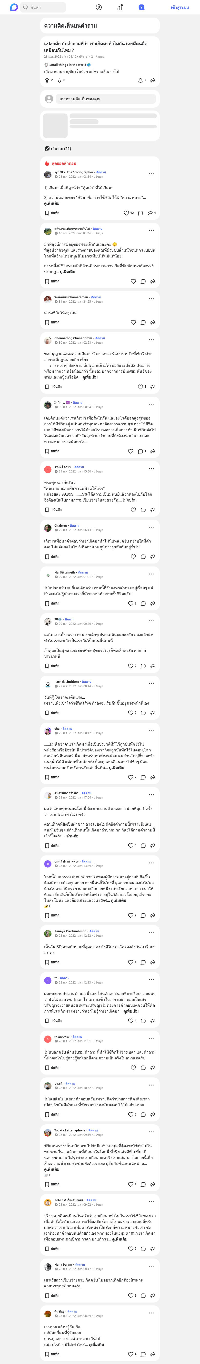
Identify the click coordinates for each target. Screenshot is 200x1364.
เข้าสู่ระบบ (180, 7)
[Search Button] (25, 7)
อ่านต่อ (72, 836)
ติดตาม (101, 172)
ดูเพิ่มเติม (52, 203)
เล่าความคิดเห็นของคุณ (80, 99)
